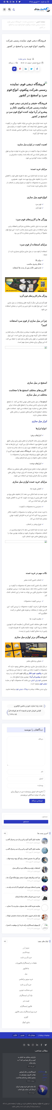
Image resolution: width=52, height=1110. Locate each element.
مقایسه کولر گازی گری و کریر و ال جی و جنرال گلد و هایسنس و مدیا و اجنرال (22, 839)
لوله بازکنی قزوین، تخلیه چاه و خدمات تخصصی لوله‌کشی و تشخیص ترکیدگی (22, 916)
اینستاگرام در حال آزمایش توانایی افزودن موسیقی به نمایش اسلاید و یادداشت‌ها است (26, 1075)
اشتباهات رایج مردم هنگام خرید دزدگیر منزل (26, 868)
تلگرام (15, 1035)
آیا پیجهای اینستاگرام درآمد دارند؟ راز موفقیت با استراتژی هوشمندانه (22, 925)
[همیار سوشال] (42, 9)
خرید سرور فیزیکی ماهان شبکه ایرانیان (27, 897)
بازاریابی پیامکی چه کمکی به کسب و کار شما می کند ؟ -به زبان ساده (26, 1060)
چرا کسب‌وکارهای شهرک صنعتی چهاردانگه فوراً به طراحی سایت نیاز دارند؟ (22, 877)
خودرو (22, 1035)
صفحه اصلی (40, 21)
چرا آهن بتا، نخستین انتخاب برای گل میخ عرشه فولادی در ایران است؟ (22, 858)
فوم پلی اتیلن (36, 680)
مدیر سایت (22, 59)
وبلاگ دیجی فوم (22, 689)
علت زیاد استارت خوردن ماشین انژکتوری (28, 706)
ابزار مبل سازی (39, 421)
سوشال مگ (31, 1035)
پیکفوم (38, 673)
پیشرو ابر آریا (35, 677)
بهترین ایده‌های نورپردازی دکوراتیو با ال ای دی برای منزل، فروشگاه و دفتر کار (22, 887)
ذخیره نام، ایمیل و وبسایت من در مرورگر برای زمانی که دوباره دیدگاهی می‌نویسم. (28, 793)
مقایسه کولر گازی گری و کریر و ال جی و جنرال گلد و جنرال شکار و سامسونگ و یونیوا (22, 849)
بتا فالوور (26, 968)
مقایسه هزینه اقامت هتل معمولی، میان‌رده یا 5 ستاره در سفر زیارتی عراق (22, 906)
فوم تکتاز (32, 673)
